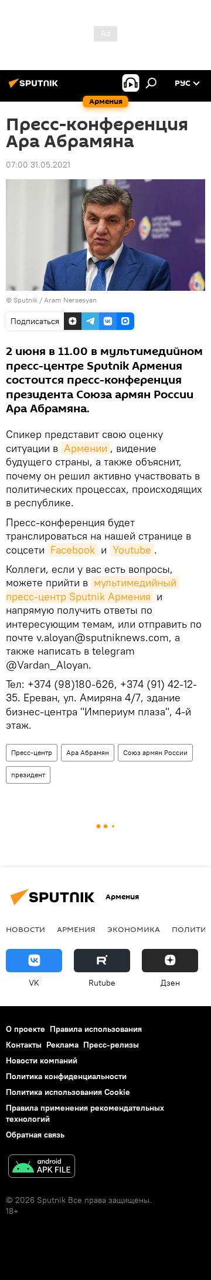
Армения (76, 929)
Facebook (72, 549)
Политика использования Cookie (68, 1092)
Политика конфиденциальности (66, 1076)
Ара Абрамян (87, 752)
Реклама (62, 1044)
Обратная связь (35, 1134)
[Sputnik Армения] (35, 87)
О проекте (25, 1029)
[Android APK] (41, 1167)
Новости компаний (41, 1060)
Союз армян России (155, 752)
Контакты (24, 1044)
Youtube (132, 549)
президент (28, 774)
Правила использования (96, 1029)
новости (25, 929)
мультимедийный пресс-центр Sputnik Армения (92, 589)
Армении (85, 448)
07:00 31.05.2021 (38, 164)
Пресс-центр (31, 752)
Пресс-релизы (111, 1044)
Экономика (133, 929)
